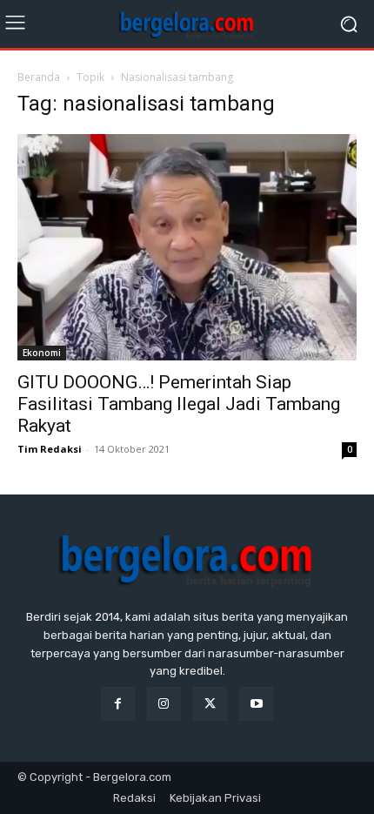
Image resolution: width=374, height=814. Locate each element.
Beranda (38, 77)
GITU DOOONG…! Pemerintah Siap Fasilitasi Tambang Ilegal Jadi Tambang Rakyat (178, 404)
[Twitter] (210, 704)
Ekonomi (42, 352)
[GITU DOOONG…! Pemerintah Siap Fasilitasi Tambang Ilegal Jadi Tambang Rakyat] (187, 247)
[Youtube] (256, 704)
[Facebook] (118, 704)
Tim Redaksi (49, 448)
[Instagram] (164, 704)
